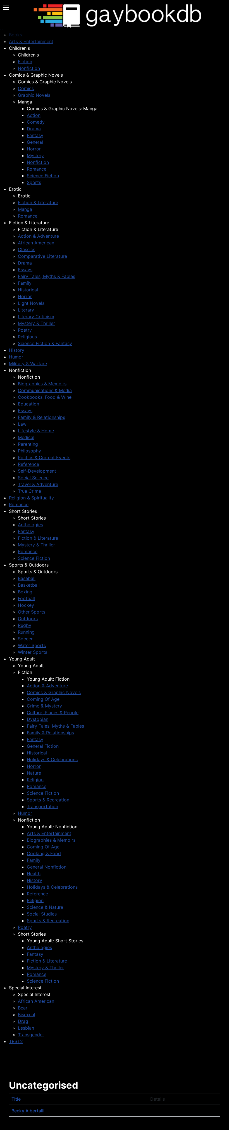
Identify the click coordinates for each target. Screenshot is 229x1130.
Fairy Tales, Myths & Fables (46, 276)
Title (16, 1099)
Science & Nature (45, 907)
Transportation (42, 806)
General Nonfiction (46, 867)
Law (22, 424)
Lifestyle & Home (36, 430)
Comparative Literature (42, 256)
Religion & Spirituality (31, 498)
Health (33, 873)
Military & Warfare (28, 363)
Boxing (25, 592)
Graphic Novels (34, 95)
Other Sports (31, 612)
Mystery (35, 155)
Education (28, 404)
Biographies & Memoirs (42, 383)
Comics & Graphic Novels (36, 75)
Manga (25, 102)
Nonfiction (29, 68)
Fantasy (35, 135)
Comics (26, 88)
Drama (34, 128)
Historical (28, 289)
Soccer (25, 638)
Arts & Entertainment (49, 833)
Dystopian (37, 719)
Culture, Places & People (52, 712)
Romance (36, 169)
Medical (26, 437)
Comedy (36, 122)
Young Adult (22, 659)
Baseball (26, 578)
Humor (16, 357)
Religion (35, 779)
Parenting (28, 444)
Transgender (31, 1034)
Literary (26, 310)
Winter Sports (32, 652)
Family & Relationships (41, 417)
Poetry (25, 330)
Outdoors (28, 618)
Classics (26, 249)
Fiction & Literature (38, 202)
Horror (34, 149)
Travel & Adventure (38, 484)
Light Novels (31, 303)
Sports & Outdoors (29, 565)
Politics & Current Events (44, 457)
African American (36, 243)
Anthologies (30, 524)
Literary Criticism (36, 316)
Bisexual (26, 1014)
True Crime (29, 491)
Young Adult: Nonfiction (52, 826)
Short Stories (23, 511)
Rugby (24, 625)
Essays (25, 269)
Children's (19, 48)
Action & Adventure (38, 236)
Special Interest (25, 987)
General (35, 142)
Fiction (25, 61)
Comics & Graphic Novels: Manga (62, 108)
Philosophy (29, 451)
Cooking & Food (44, 853)
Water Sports (32, 645)
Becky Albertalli (27, 1111)
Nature (34, 773)
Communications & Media (45, 390)
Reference (28, 464)
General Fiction (43, 746)
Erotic (15, 189)
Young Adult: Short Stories (55, 940)
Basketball (29, 585)
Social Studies (42, 914)
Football (26, 598)
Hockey (26, 605)
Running (26, 632)
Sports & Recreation (48, 800)
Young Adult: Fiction (48, 679)
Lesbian (26, 1028)
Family (25, 283)
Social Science (33, 477)
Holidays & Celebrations (52, 759)
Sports (34, 182)
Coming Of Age (43, 699)
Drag (23, 1021)
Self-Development (37, 471)
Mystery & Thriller (36, 323)
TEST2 (16, 1041)
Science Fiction (43, 175)
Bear (22, 1008)
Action (33, 115)
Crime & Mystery (44, 706)
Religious (27, 336)
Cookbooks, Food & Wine (44, 397)
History (16, 350)
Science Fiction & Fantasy (45, 343)
